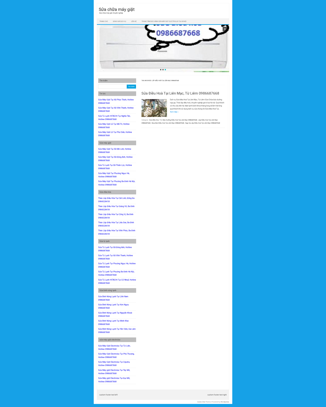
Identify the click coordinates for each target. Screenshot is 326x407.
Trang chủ (103, 21)
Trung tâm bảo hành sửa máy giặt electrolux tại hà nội (164, 21)
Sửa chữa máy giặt (117, 9)
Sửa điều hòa (154, 120)
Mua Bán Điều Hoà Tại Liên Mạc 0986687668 (168, 123)
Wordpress (225, 402)
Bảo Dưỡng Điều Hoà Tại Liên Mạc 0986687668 (180, 120)
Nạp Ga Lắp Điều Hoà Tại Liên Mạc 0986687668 (202, 123)
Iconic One (201, 402)
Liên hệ (134, 21)
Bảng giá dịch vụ (119, 21)
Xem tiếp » (174, 112)
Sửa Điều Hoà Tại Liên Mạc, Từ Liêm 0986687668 (180, 93)
